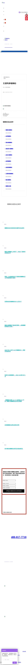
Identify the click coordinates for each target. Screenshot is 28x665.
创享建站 (19, 662)
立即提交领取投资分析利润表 (14, 491)
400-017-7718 (18, 537)
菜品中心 (8, 77)
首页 (5, 77)
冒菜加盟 (24, 651)
